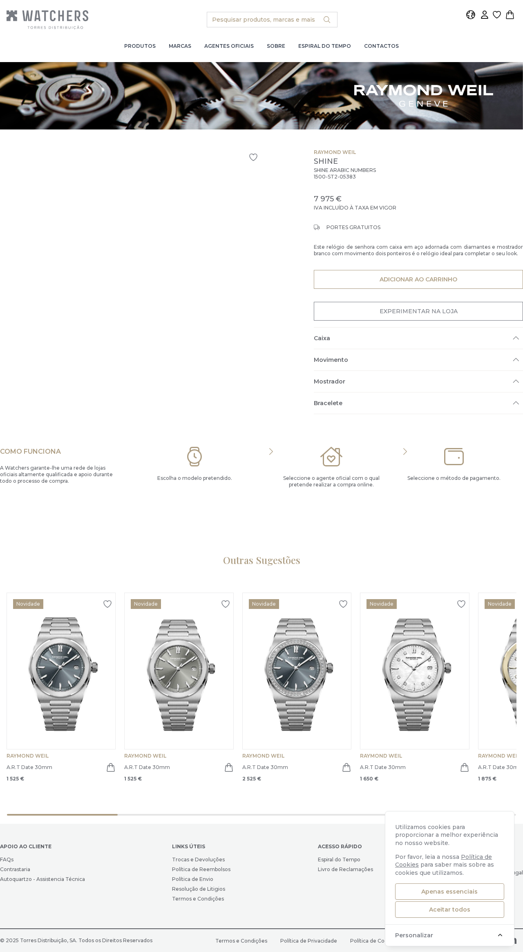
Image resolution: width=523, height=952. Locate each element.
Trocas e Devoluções (198, 859)
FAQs (6, 859)
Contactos (381, 46)
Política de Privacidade (308, 941)
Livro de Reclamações (345, 869)
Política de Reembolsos (201, 869)
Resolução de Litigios (198, 889)
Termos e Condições (198, 899)
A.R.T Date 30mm (29, 767)
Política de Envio (192, 879)
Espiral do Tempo (324, 46)
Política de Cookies (374, 941)
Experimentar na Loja (419, 311)
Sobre (276, 46)
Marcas (180, 46)
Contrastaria (15, 869)
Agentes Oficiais (229, 46)
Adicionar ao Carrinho (418, 279)
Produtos (140, 46)
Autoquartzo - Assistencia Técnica (42, 879)
